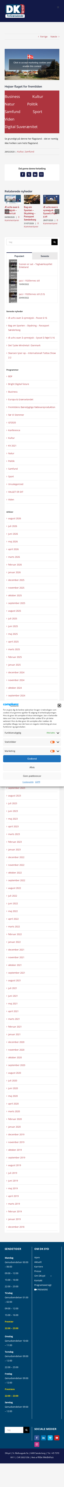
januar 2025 (14, 664)
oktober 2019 (15, 1149)
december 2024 (16, 672)
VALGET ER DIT (15, 491)
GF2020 (12, 422)
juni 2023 (13, 811)
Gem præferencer (32, 776)
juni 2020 (13, 1088)
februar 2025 (15, 656)
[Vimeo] (50, 1437)
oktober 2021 (15, 965)
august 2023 (14, 795)
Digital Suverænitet (21, 126)
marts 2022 (14, 926)
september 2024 (16, 695)
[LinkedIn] (43, 1437)
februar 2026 (15, 564)
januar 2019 (14, 1219)
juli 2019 (12, 1172)
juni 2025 (13, 626)
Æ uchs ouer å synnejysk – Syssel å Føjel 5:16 (31, 337)
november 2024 (16, 680)
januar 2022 (14, 941)
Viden (9, 119)
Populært (19, 256)
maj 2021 (13, 1003)
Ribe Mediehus (46, 1457)
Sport (37, 111)
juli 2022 (12, 895)
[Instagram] (36, 1444)
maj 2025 (13, 633)
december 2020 (16, 1042)
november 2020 (16, 1049)
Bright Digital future (18, 384)
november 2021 (16, 957)
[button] (59, 705)
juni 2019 (13, 1180)
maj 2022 (13, 911)
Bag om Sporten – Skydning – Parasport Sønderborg (30, 213)
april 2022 (13, 918)
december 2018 (16, 1226)
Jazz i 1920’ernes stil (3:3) (32, 294)
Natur (10, 104)
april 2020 (13, 1103)
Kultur (37, 96)
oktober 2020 (15, 1057)
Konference (14, 430)
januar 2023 (14, 849)
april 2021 (13, 1011)
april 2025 (13, 641)
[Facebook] (36, 1437)
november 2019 (16, 1142)
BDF (10, 376)
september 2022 (16, 880)
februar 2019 (15, 1211)
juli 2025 (12, 618)
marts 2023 (14, 834)
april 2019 (13, 1196)
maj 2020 (13, 1095)
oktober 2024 (15, 687)
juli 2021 (12, 988)
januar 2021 (14, 1034)
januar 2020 (14, 1126)
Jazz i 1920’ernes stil (29, 280)
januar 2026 (14, 572)
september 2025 (16, 603)
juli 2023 (12, 803)
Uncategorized (15, 484)
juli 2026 (12, 526)
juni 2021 (13, 995)
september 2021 (16, 972)
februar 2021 (15, 1026)
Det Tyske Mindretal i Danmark (24, 345)
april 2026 (13, 549)
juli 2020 (12, 1080)
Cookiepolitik (28, 782)
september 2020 (16, 1065)
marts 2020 (14, 1111)
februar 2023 (15, 841)
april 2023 (13, 826)
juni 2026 (13, 533)
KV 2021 (12, 445)
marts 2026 (14, 556)
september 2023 (16, 787)
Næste (53, 36)
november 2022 (16, 864)
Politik (32, 104)
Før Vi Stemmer (16, 414)
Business (12, 96)
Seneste (45, 256)
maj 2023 (13, 818)
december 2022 (16, 857)
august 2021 (14, 980)
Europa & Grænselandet (20, 399)
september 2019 (16, 1157)
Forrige (44, 36)
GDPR (37, 782)
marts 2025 (14, 649)
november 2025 (16, 587)
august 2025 (14, 610)
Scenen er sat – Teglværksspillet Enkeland (35, 266)
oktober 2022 (15, 872)
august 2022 (14, 888)
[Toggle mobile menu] (58, 6)
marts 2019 (14, 1203)
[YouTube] (56, 1437)
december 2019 (16, 1134)
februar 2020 (15, 1119)
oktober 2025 (15, 595)
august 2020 (14, 1072)
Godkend (32, 758)
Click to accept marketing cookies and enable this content (32, 64)
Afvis (32, 767)
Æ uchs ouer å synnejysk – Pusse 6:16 (12, 210)
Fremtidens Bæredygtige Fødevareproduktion (31, 407)
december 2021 (16, 949)
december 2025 (16, 579)
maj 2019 (13, 1188)
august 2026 (14, 518)
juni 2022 (13, 903)
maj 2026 (13, 541)
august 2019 (14, 1165)
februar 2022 (15, 934)
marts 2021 (14, 1018)
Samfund (12, 111)
